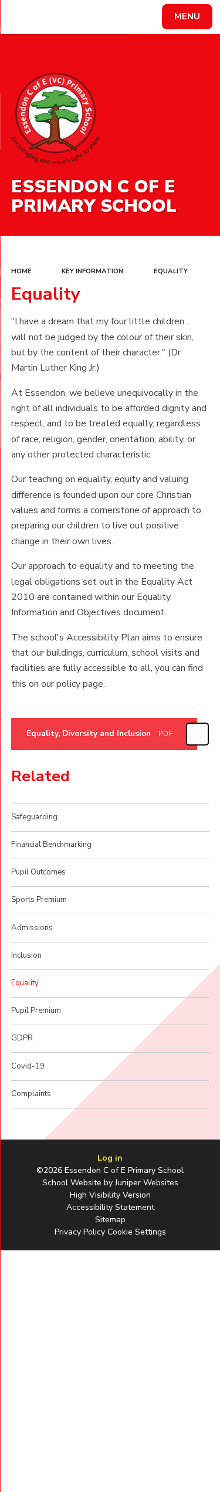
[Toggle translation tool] (51, 17)
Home (21, 271)
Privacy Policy (80, 1231)
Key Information (92, 271)
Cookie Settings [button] (136, 1231)
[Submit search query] (143, 15)
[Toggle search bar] (22, 17)
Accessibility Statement (110, 1207)
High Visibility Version (110, 1195)
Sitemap (110, 1219)
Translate (97, 18)
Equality (171, 271)
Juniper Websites (146, 1182)
